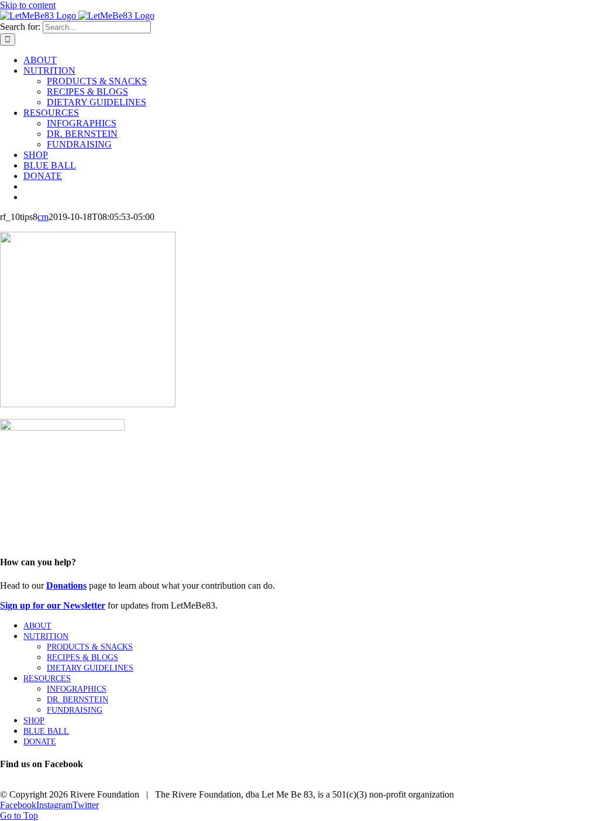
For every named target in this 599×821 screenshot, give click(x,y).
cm (43, 217)
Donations (66, 585)
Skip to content (28, 5)
